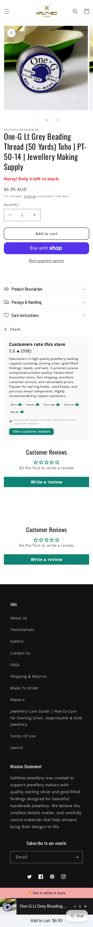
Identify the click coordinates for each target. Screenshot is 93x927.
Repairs (17, 699)
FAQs (15, 664)
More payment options (46, 260)
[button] (6, 11)
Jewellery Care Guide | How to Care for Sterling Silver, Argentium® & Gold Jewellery (46, 718)
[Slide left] (35, 120)
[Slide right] (58, 120)
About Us (18, 618)
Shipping (30, 196)
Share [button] (15, 329)
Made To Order (24, 687)
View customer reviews (31, 431)
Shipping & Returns (28, 676)
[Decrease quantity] (75, 906)
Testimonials (22, 629)
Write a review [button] (46, 482)
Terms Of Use (23, 736)
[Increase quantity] (85, 906)
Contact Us (20, 653)
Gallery (17, 641)
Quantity (11, 204)
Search (16, 747)
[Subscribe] (76, 857)
